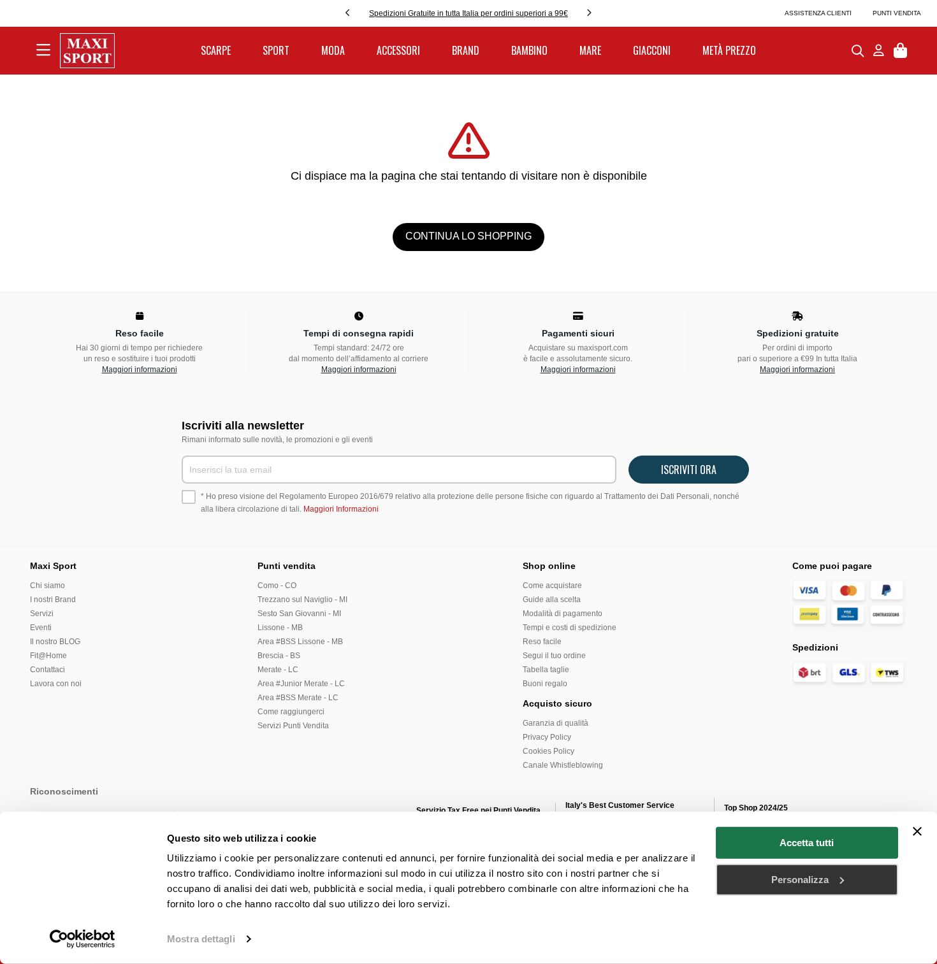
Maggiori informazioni (139, 369)
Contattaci (47, 669)
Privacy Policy (547, 737)
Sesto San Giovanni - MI (299, 613)
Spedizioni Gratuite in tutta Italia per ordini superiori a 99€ (468, 13)
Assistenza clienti (818, 13)
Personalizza (800, 879)
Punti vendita (897, 13)
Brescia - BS (279, 655)
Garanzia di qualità (555, 723)
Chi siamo (47, 585)
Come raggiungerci (291, 711)
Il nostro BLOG (55, 641)
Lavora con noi (56, 683)
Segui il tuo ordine (554, 655)
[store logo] (87, 50)
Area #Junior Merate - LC (301, 683)
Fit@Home (48, 655)
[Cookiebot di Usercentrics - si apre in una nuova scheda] (82, 939)
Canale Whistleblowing (563, 765)
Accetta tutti (807, 842)
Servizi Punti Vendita (293, 725)
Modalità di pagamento (562, 613)
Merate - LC (278, 669)
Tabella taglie (546, 669)
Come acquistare (552, 585)
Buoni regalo (545, 683)
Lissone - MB (280, 627)
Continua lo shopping (468, 236)
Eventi (41, 627)
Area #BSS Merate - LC (298, 697)
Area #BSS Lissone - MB (300, 641)
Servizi (42, 613)
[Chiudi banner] (917, 831)
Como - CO (277, 585)
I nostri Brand (53, 599)
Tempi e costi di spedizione (569, 627)
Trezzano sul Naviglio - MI (302, 599)
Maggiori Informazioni (341, 509)
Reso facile (542, 641)
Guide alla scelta (552, 599)
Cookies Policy (548, 751)
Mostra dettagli (201, 938)
